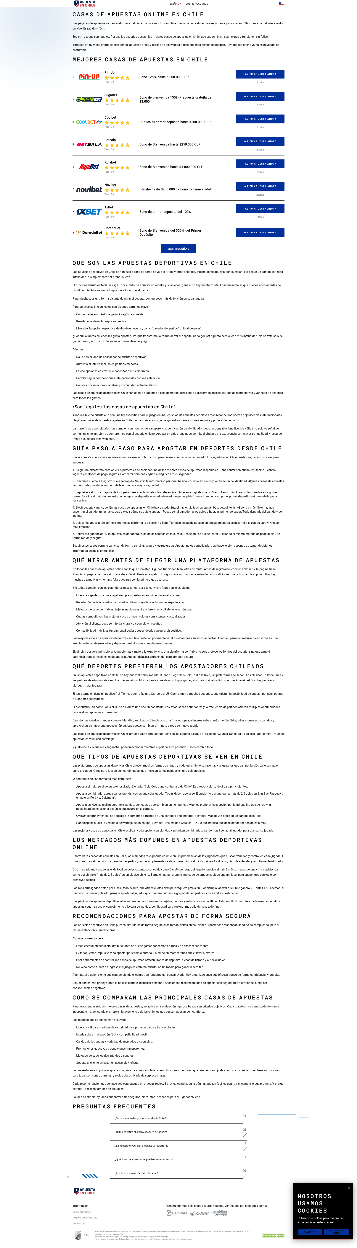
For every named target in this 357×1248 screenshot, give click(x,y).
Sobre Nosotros (197, 3)
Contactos (78, 1223)
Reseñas (173, 3)
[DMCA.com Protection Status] (273, 1235)
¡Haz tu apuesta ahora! (260, 74)
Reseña (260, 82)
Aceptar (310, 1232)
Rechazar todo (336, 1231)
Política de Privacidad (85, 1217)
